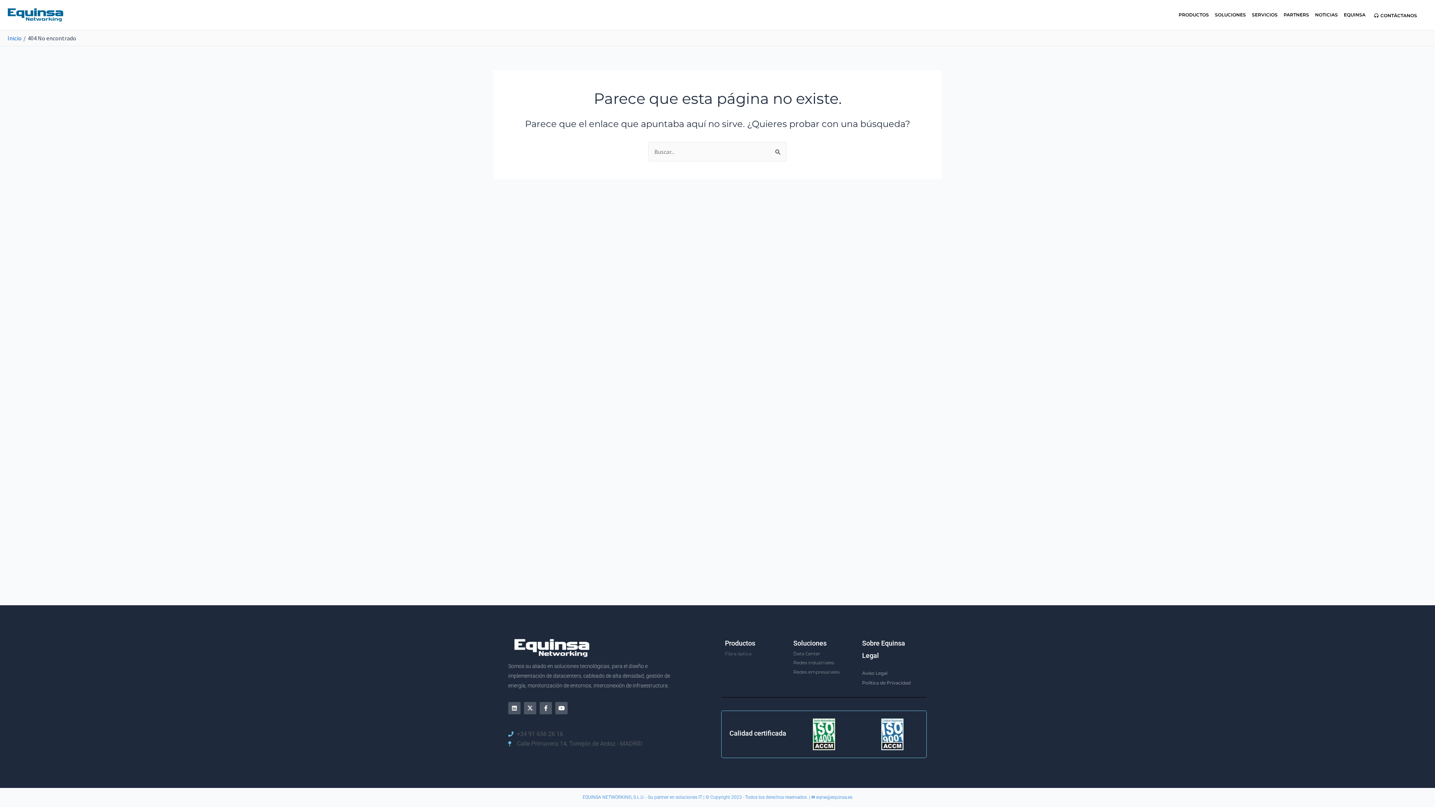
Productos (1194, 15)
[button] (1395, 15)
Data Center (806, 653)
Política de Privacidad (886, 683)
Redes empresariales (816, 672)
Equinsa (1354, 15)
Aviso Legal (875, 673)
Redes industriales (813, 662)
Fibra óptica (738, 653)
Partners (1296, 15)
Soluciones (1230, 15)
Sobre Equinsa (883, 643)
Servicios (1265, 15)
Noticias (1326, 15)
